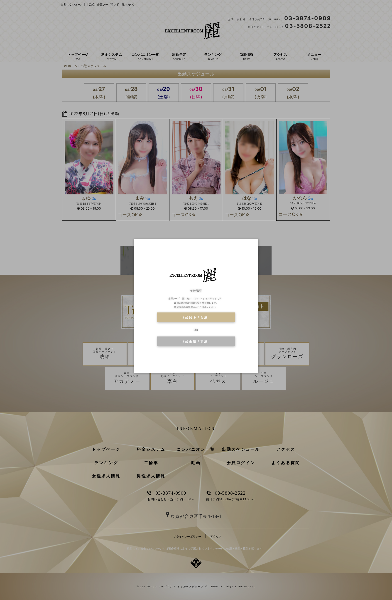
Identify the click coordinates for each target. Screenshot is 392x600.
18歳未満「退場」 (196, 342)
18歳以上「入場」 (196, 317)
